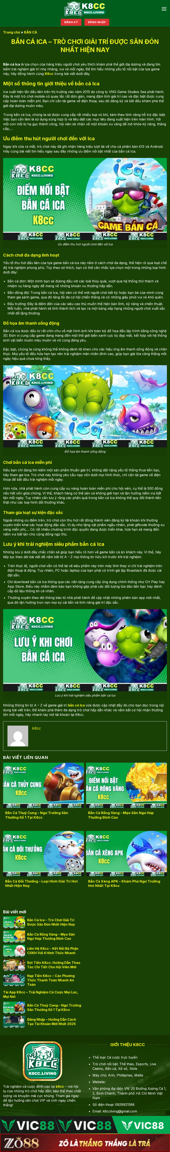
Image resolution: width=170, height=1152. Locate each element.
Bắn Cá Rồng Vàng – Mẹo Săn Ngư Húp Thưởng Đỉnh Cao (121, 815)
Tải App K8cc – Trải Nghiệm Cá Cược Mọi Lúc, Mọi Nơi (40, 994)
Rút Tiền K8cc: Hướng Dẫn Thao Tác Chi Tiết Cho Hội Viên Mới (53, 965)
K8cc (49, 74)
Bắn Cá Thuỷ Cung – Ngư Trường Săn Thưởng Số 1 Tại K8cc (36, 815)
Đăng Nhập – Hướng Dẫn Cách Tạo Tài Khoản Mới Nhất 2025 (51, 1021)
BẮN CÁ (30, 32)
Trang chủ (11, 32)
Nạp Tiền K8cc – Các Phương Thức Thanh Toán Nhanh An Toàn (51, 980)
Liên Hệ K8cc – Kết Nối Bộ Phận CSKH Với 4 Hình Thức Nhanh (52, 950)
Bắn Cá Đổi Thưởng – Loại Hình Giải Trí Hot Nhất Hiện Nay (41, 883)
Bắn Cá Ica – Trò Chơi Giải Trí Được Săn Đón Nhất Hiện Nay (51, 922)
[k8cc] (85, 9)
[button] (164, 8)
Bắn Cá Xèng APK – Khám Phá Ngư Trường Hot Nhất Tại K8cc (124, 883)
